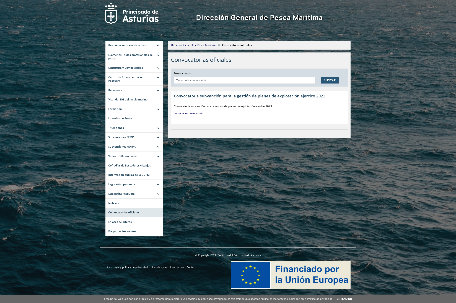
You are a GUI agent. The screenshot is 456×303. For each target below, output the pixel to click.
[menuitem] (127, 267)
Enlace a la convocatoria (188, 113)
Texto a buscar (183, 73)
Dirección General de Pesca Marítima (259, 17)
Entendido (344, 298)
